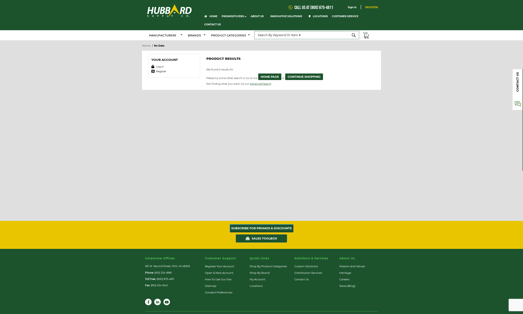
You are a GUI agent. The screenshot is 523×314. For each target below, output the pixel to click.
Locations (320, 16)
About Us (257, 16)
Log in (159, 66)
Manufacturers (162, 35)
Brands (195, 35)
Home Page (270, 77)
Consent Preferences (218, 292)
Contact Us (212, 24)
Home (213, 16)
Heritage (345, 272)
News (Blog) (347, 285)
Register (371, 7)
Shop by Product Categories (268, 266)
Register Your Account (219, 266)
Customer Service (345, 16)
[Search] (354, 35)
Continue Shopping (304, 77)
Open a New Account (219, 272)
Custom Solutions (306, 266)
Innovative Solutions (286, 16)
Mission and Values (352, 266)
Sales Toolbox (264, 238)
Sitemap (210, 285)
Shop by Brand (260, 272)
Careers (344, 279)
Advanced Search (260, 83)
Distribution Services (308, 272)
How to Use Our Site (218, 279)
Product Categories (228, 35)
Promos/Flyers (233, 16)
